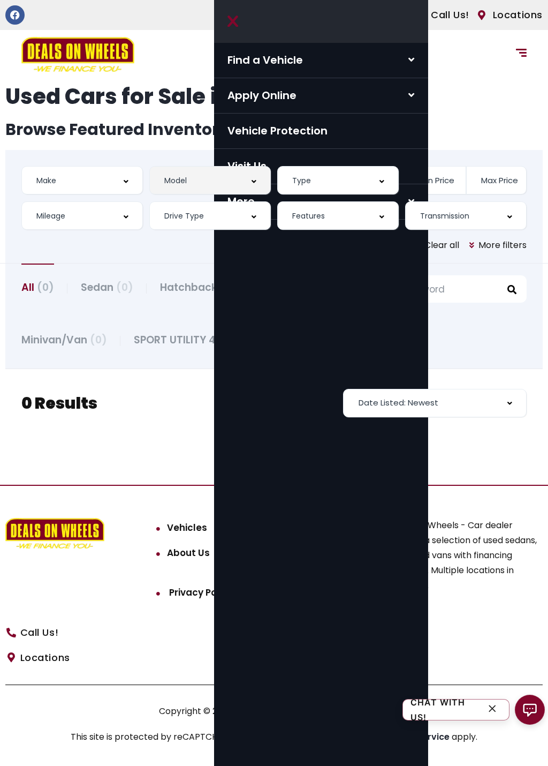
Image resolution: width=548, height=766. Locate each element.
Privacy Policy (200, 592)
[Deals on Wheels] (77, 54)
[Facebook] (15, 15)
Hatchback (198, 287)
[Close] (492, 710)
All (37, 287)
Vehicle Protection (277, 130)
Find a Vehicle (265, 59)
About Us (188, 552)
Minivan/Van (64, 340)
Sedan (107, 287)
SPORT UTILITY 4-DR (194, 340)
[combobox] (82, 180)
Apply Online (261, 95)
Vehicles (187, 527)
